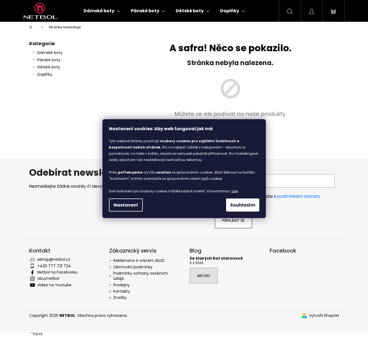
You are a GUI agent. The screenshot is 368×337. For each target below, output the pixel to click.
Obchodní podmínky (133, 267)
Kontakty (121, 291)
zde (235, 191)
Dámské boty (50, 52)
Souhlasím (242, 205)
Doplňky (44, 74)
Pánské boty (48, 60)
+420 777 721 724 (54, 266)
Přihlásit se (233, 220)
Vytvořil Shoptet (324, 315)
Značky (120, 297)
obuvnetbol (48, 278)
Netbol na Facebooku (57, 272)
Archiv (203, 275)
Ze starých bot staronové (216, 258)
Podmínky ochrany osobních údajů (140, 276)
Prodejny (121, 285)
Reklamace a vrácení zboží (139, 260)
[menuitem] (101, 11)
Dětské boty (48, 67)
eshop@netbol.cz (53, 259)
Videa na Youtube (54, 285)
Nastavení (126, 205)
